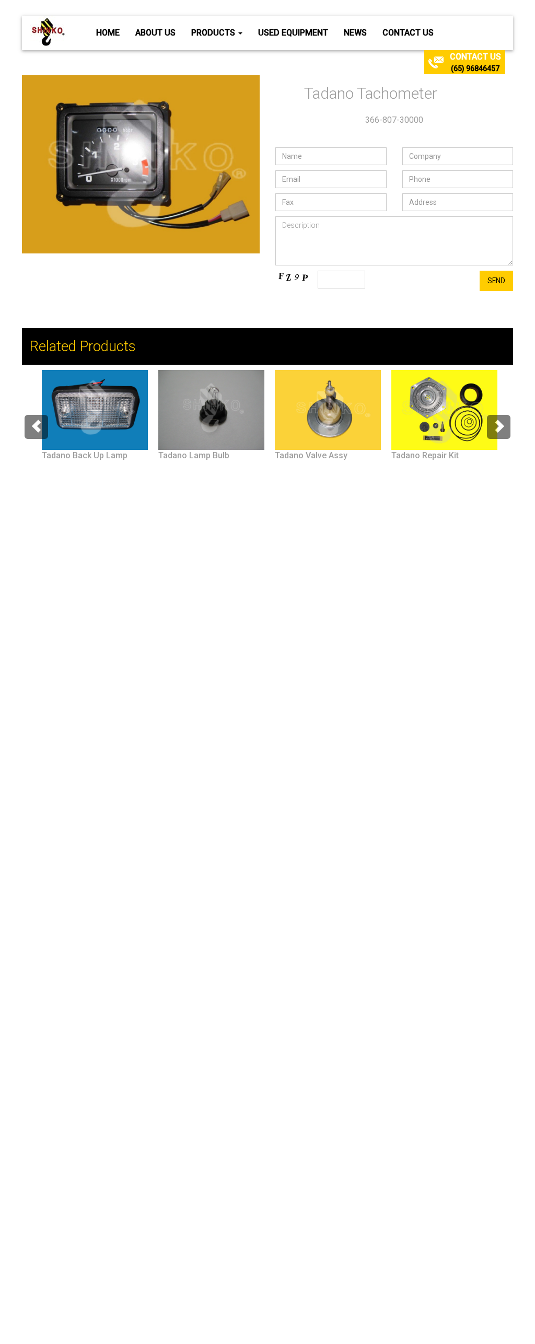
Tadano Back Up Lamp (84, 455)
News (355, 33)
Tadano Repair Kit (425, 455)
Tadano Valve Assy (311, 455)
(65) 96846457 (475, 68)
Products (214, 33)
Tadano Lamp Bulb (193, 455)
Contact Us (408, 33)
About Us (155, 33)
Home (108, 33)
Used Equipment (293, 33)
